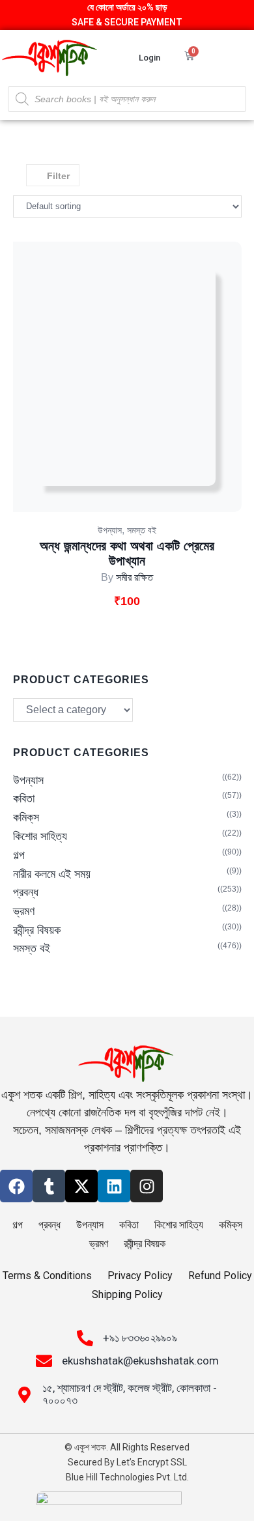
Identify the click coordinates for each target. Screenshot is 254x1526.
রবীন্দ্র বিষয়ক (37, 930)
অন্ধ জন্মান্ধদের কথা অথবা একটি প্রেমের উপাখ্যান (127, 553)
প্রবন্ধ (25, 892)
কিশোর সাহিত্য (40, 836)
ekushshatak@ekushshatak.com (140, 1360)
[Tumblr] (49, 1186)
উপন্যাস (110, 530)
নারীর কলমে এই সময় (52, 874)
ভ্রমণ (24, 911)
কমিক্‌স (26, 817)
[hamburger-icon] (232, 57)
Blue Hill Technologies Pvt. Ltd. (127, 1477)
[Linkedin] (114, 1186)
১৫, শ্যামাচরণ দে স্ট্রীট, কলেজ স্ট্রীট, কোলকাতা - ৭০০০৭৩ (129, 1394)
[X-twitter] (81, 1186)
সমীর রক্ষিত (134, 577)
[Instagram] (146, 1186)
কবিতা (24, 798)
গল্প (19, 855)
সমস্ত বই (141, 530)
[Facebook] (16, 1186)
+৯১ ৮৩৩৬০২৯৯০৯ (140, 1337)
